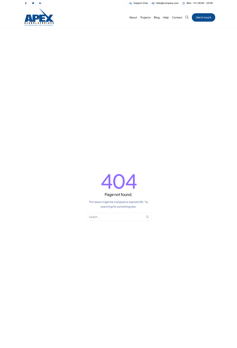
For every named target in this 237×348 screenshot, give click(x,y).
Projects (145, 17)
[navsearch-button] (187, 17)
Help (166, 17)
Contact (177, 17)
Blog (157, 17)
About (133, 17)
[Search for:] (118, 217)
